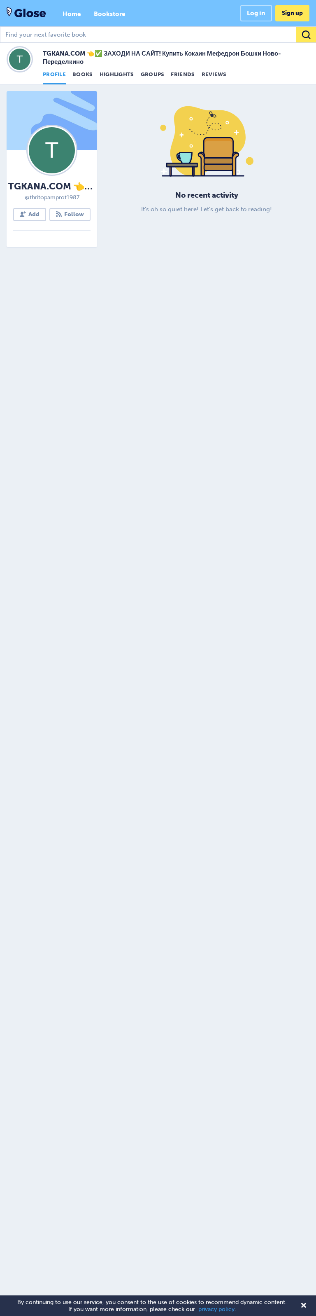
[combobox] (158, 34)
